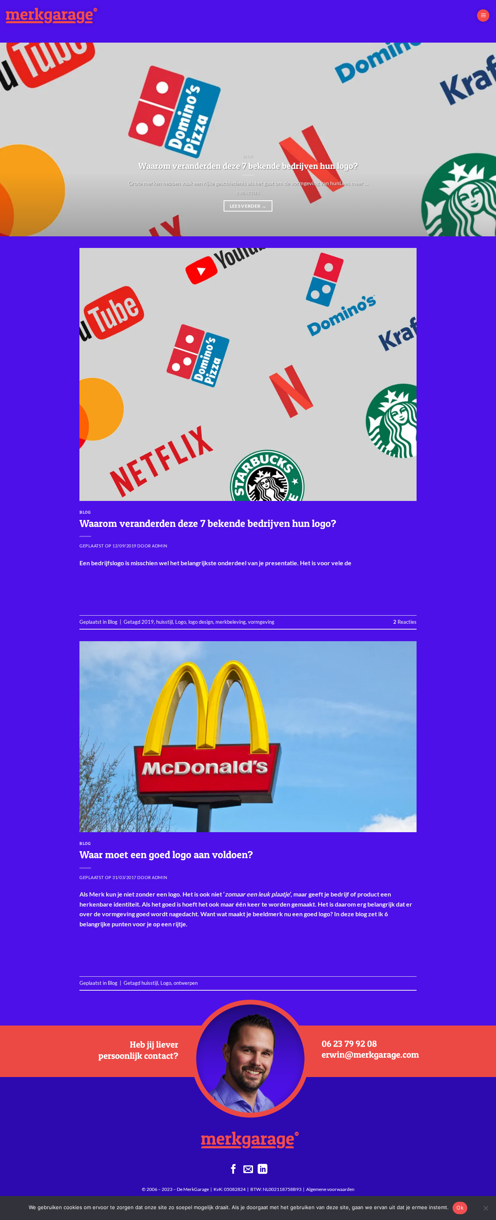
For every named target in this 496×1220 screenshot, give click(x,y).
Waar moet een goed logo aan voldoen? (166, 854)
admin (159, 545)
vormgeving (261, 622)
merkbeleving (230, 622)
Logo (180, 622)
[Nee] (485, 1210)
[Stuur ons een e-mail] (248, 1169)
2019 (147, 622)
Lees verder (248, 205)
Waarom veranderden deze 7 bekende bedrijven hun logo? (248, 166)
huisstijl (164, 622)
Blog (85, 512)
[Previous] (20, 139)
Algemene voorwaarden (330, 1189)
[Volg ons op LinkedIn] (262, 1169)
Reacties (405, 622)
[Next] (476, 139)
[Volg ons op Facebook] (233, 1169)
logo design (200, 622)
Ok (459, 1208)
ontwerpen (186, 983)
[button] (483, 15)
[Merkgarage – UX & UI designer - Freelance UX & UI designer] (59, 15)
